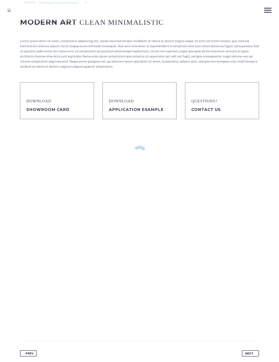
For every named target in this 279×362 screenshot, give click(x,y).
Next (249, 353)
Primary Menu (267, 10)
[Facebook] (23, 328)
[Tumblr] (46, 328)
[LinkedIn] (53, 328)
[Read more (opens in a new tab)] (57, 100)
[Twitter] (31, 328)
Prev (29, 353)
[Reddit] (61, 328)
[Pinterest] (38, 328)
